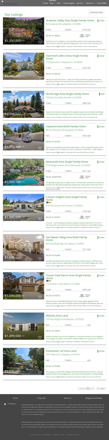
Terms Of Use (59, 434)
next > (102, 389)
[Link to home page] (11, 3)
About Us (90, 4)
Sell (59, 4)
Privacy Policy (73, 434)
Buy (52, 4)
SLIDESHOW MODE (96, 12)
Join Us (80, 4)
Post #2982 (101, 3)
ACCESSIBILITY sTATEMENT (40, 434)
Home (45, 3)
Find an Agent (68, 3)
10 (98, 389)
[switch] (40, 41)
